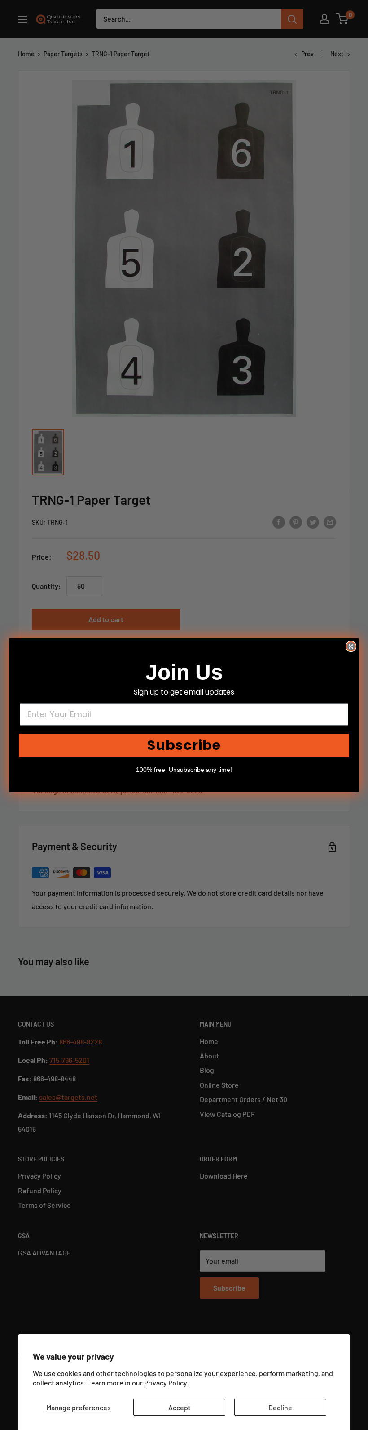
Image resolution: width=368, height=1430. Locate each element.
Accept (179, 1407)
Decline (280, 1407)
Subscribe (184, 745)
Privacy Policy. (166, 1382)
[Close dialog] (350, 646)
